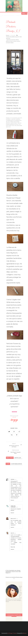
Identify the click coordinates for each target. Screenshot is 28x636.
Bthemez (25, 633)
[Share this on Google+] (14, 431)
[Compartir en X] (9, 431)
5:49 (15, 533)
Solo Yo (12, 533)
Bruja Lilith (13, 518)
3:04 (17, 518)
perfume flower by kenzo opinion (13, 41)
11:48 (17, 507)
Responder (12, 500)
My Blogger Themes (12, 633)
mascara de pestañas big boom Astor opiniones (14, 37)
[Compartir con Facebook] (16, 435)
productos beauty (10, 42)
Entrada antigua (19, 577)
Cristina (12, 479)
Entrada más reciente (10, 577)
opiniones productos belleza (12, 39)
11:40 (15, 479)
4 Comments (12, 35)
